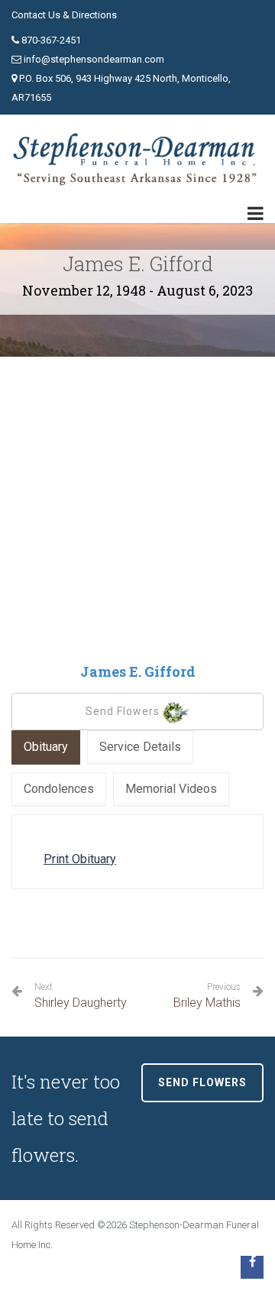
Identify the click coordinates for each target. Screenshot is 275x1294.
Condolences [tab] (59, 788)
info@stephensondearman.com (94, 59)
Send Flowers (124, 711)
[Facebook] (252, 1267)
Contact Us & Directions (64, 15)
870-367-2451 (51, 40)
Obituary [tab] (46, 746)
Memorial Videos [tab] (171, 788)
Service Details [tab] (140, 746)
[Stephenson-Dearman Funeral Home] (137, 159)
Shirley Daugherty (80, 996)
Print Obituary (80, 859)
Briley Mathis (207, 996)
